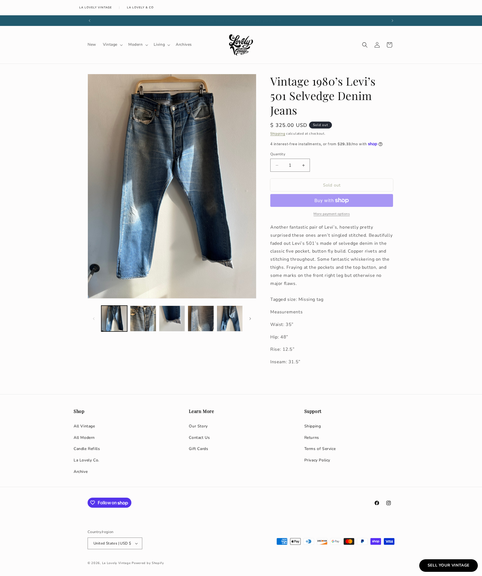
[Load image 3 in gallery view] (172, 318)
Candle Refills (87, 448)
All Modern (84, 437)
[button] (112, 44)
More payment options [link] (332, 214)
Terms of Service (320, 448)
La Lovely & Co (140, 7)
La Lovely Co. (86, 460)
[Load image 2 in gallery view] (143, 318)
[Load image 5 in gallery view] (230, 318)
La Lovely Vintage (95, 7)
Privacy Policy (317, 460)
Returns (311, 437)
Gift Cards (198, 448)
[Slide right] (250, 319)
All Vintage (84, 426)
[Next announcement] (392, 20)
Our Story (198, 426)
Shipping (277, 133)
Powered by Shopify (148, 563)
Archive (81, 471)
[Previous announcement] (89, 20)
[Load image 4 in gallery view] (201, 318)
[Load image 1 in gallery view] (114, 318)
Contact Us (199, 437)
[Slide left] (94, 319)
